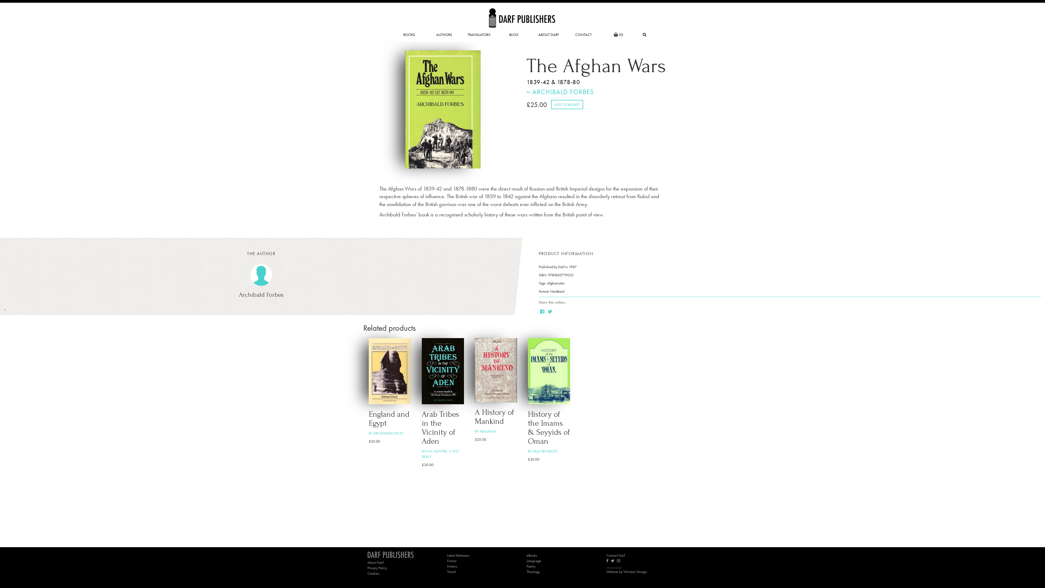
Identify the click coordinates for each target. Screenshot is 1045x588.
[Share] (542, 312)
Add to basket (567, 104)
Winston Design (635, 571)
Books (409, 34)
